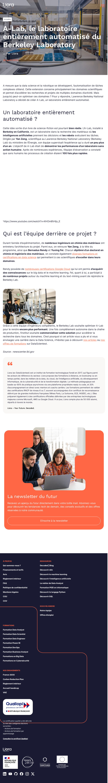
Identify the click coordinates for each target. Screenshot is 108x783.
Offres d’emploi (47, 615)
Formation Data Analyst (13, 630)
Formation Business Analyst (15, 652)
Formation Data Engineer (14, 638)
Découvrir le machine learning (53, 574)
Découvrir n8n (46, 570)
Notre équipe (46, 610)
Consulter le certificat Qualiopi (15, 739)
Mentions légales (10, 592)
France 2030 (9, 675)
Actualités (7, 19)
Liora (15, 53)
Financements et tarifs (13, 570)
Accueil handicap (11, 688)
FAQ (5, 583)
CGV (5, 601)
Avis (5, 574)
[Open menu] (103, 6)
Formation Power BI (11, 643)
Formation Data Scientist (14, 634)
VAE (5, 692)
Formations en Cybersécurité (16, 661)
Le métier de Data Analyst (51, 583)
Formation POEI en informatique (54, 587)
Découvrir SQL (46, 596)
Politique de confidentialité (15, 587)
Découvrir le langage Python (52, 592)
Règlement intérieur (12, 579)
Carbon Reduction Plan (13, 679)
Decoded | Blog (47, 565)
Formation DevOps (11, 647)
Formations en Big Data (13, 656)
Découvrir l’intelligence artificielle (55, 579)
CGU (5, 596)
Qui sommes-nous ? (12, 565)
